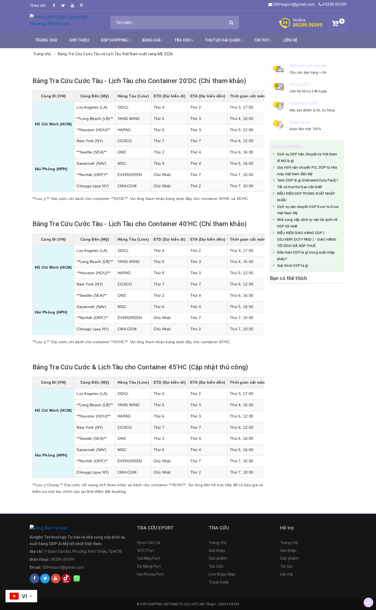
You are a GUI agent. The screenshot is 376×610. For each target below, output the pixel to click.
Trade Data (219, 582)
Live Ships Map (222, 574)
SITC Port (145, 550)
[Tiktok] (66, 578)
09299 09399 (334, 4)
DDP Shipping (115, 40)
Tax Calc (216, 566)
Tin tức (262, 40)
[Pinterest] (81, 5)
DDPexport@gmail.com (294, 4)
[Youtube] (72, 5)
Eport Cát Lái (148, 542)
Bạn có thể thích (288, 278)
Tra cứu (183, 40)
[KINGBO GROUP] (81, 528)
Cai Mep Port (148, 558)
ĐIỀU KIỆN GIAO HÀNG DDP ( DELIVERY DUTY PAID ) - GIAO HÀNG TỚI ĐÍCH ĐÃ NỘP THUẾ (307, 239)
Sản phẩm (218, 558)
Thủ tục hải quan (223, 40)
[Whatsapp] (76, 578)
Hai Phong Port (150, 574)
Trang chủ (46, 40)
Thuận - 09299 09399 (222, 604)
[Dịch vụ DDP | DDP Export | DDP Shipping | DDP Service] (67, 20)
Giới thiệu (79, 40)
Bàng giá (151, 40)
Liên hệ (290, 40)
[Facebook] (54, 5)
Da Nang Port (149, 566)
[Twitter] (63, 5)
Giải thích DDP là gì (292, 265)
